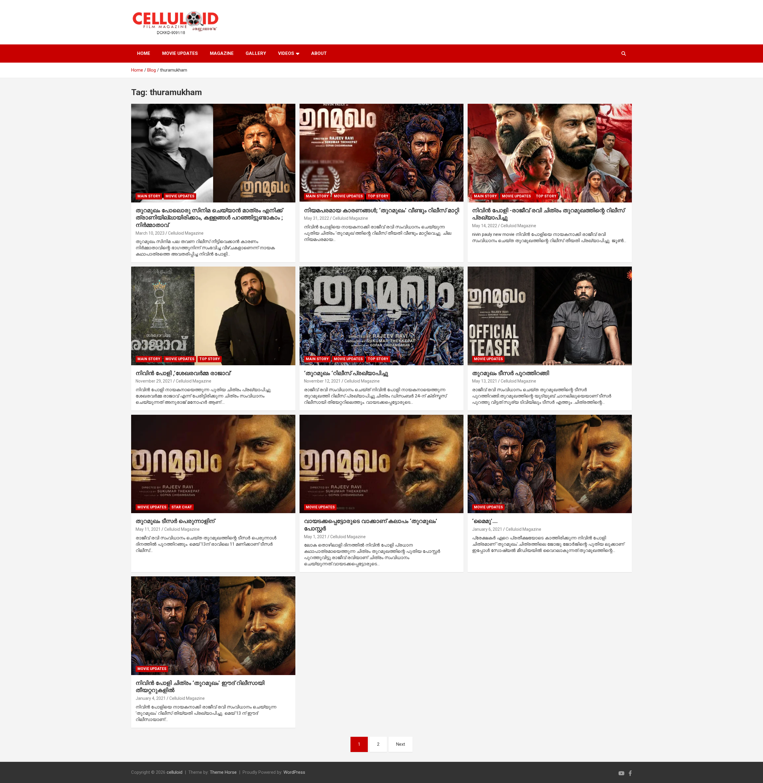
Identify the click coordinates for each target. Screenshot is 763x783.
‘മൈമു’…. (485, 521)
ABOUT (319, 53)
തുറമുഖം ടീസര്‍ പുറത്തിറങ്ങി (510, 373)
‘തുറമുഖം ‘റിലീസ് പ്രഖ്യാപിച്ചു (346, 373)
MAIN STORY (148, 196)
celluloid (174, 772)
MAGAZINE (222, 53)
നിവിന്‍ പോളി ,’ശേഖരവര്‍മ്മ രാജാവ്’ (184, 373)
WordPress (294, 772)
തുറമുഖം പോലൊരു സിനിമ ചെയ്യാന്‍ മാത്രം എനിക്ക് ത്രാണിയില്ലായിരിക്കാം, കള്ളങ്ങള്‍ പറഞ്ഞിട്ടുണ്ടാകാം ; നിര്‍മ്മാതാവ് (209, 217)
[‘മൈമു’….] (549, 463)
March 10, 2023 (150, 233)
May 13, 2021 (484, 381)
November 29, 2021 (154, 381)
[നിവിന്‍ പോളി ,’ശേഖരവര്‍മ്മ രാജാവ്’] (213, 315)
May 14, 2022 (484, 225)
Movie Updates (179, 196)
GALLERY (256, 53)
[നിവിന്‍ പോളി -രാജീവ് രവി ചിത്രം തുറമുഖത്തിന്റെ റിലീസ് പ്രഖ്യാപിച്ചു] (549, 152)
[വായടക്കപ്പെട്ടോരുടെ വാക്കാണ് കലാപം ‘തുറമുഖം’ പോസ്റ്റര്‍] (381, 463)
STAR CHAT (181, 507)
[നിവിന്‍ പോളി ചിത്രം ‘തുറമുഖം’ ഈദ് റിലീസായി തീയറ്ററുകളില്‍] (213, 625)
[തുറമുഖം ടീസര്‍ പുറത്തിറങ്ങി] (549, 315)
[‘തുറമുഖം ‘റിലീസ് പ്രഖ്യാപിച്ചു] (381, 315)
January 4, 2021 (151, 698)
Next (400, 744)
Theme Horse (223, 772)
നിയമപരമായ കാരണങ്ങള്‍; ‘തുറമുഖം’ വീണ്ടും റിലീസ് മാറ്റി (381, 210)
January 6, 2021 (487, 529)
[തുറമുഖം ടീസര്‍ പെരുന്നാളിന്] (213, 463)
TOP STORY (378, 196)
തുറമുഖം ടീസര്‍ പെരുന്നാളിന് (175, 521)
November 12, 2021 (322, 381)
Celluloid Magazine (186, 233)
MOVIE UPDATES (180, 53)
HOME (143, 53)
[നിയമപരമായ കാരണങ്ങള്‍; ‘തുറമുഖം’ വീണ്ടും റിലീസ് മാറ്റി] (381, 152)
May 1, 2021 (315, 536)
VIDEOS (286, 53)
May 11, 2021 (148, 529)
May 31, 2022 (316, 218)
